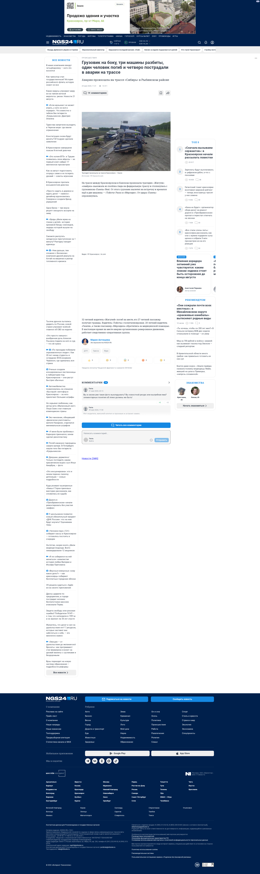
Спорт (185, 711)
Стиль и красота (190, 716)
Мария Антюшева (100, 339)
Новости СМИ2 (90, 458)
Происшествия (158, 724)
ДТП (86, 351)
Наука (123, 733)
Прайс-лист (51, 716)
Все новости (61, 60)
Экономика (187, 729)
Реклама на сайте (54, 711)
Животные (90, 737)
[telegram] (87, 761)
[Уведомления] (206, 42)
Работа (154, 729)
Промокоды (164, 36)
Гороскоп (129, 36)
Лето (122, 724)
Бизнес (88, 716)
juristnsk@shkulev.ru (107, 847)
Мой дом (124, 729)
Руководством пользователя (143, 836)
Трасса (96, 351)
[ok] (102, 761)
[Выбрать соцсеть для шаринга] (168, 93)
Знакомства (70, 36)
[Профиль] (212, 42)
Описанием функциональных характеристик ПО (150, 838)
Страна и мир (188, 720)
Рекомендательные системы (143, 853)
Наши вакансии (53, 729)
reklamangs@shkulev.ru (140, 827)
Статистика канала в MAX (58, 742)
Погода (81, 36)
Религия (155, 737)
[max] (109, 761)
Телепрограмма (106, 36)
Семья (154, 742)
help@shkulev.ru (64, 849)
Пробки (130, 42)
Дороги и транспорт (94, 729)
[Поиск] (199, 42)
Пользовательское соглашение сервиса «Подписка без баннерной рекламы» (161, 857)
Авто (87, 711)
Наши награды (53, 724)
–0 (167, 402)
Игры (175, 36)
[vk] (95, 761)
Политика (156, 720)
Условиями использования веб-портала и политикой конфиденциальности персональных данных (170, 840)
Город (88, 724)
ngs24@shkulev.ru (76, 845)
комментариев (97, 93)
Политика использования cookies (145, 849)
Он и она (155, 711)
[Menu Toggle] (47, 42)
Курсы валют (143, 36)
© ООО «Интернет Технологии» (58, 865)
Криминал (125, 716)
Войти (91, 441)
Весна (88, 720)
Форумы (92, 36)
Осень (154, 716)
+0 (160, 402)
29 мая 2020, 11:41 (89, 86)
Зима (122, 711)
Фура (106, 351)
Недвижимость (53, 36)
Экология (186, 724)
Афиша (119, 36)
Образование (126, 742)
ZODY (154, 36)
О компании (52, 720)
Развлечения (157, 733)
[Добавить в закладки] (161, 93)
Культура (124, 720)
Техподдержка (53, 733)
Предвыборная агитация (58, 737)
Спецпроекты (188, 733)
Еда (87, 733)
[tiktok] (116, 761)
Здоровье (89, 742)
